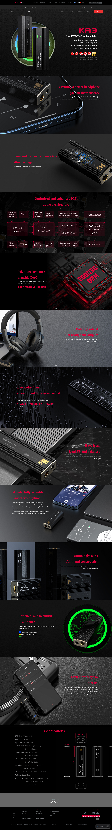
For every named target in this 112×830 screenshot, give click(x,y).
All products (15, 7)
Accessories (94, 7)
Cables (84, 7)
